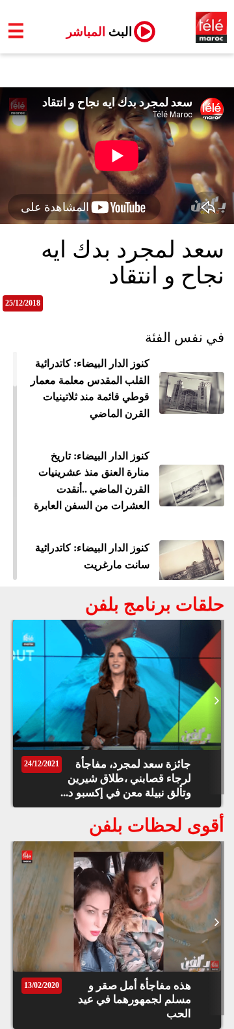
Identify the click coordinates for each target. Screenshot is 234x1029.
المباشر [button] (94, 31)
